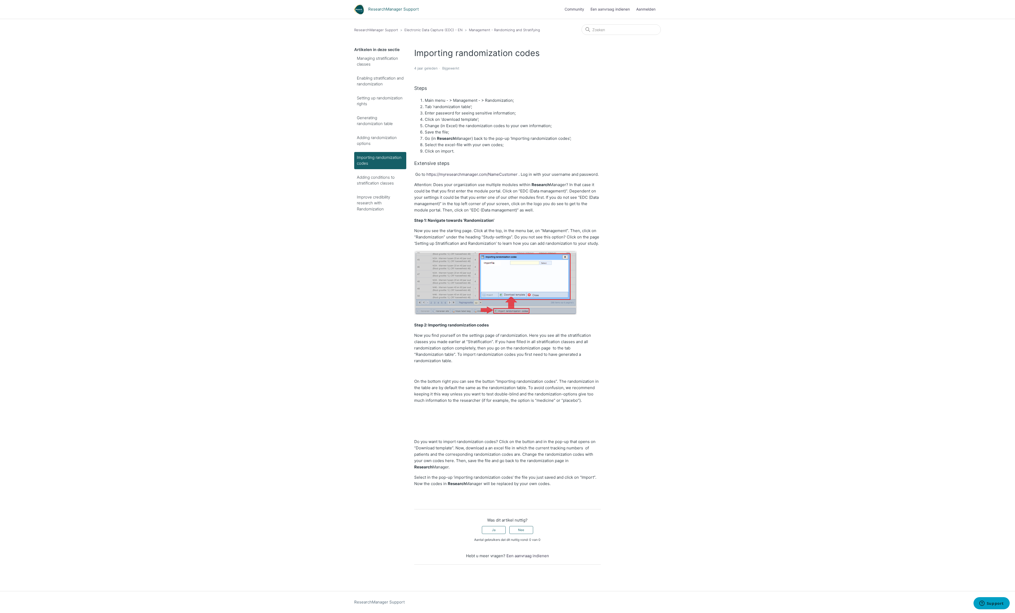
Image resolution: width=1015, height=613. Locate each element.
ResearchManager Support (376, 30)
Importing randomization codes (379, 160)
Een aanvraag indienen (610, 9)
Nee (521, 530)
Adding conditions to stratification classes (376, 180)
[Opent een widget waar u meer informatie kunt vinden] (991, 603)
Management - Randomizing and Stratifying (504, 30)
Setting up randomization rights (380, 101)
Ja (494, 530)
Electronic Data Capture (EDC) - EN (433, 30)
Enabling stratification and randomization (380, 81)
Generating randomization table (375, 120)
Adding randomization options (377, 140)
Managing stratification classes (377, 61)
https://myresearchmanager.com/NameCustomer (472, 174)
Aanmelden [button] (646, 9)
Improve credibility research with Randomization (373, 203)
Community (574, 9)
